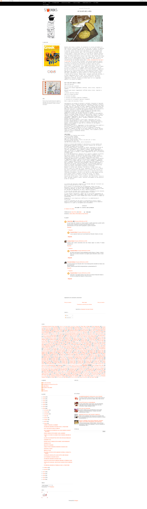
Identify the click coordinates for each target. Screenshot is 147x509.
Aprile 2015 (83, 327)
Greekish (57, 346)
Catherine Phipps (99, 331)
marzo (45, 423)
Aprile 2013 (69, 328)
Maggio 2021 (84, 352)
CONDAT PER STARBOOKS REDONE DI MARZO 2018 (55, 447)
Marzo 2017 (97, 353)
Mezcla (53, 356)
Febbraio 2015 (76, 338)
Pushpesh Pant (100, 363)
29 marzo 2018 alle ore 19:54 (83, 273)
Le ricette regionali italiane (58, 351)
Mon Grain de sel (60, 356)
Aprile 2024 (77, 329)
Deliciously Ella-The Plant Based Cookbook (88, 335)
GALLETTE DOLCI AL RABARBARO (87, 402)
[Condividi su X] (88, 212)
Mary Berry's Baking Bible (72, 353)
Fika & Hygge (84, 339)
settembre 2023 (89, 370)
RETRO (67, 365)
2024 (44, 397)
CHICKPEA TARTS (48, 448)
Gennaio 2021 (45, 342)
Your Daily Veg (92, 377)
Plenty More (80, 363)
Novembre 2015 (54, 358)
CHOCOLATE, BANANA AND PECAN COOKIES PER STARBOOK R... (58, 463)
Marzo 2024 (85, 355)
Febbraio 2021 (53, 339)
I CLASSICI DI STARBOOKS (76, 3)
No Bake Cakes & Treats (80, 357)
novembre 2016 (63, 358)
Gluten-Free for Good (51, 344)
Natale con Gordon (93, 356)
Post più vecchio (101, 302)
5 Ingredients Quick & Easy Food (49, 326)
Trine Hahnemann (96, 376)
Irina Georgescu (101, 347)
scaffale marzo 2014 (51, 368)
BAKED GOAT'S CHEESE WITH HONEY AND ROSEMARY (57, 441)
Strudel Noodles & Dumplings (74, 372)
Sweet (102, 372)
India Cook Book (92, 347)
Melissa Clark (46, 356)
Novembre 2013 (99, 357)
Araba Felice (70, 221)
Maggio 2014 (100, 351)
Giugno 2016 (50, 343)
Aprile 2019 (48, 329)
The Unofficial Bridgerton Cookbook (57, 376)
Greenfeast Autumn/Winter (67, 346)
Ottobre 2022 (73, 362)
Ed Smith (68, 336)
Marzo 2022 (70, 355)
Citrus (85, 333)
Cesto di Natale (45, 333)
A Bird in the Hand (63, 326)
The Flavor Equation (96, 373)
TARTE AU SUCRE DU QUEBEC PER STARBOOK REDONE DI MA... (57, 435)
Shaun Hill (97, 370)
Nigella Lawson (47, 357)
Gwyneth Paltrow (79, 346)
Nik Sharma (56, 357)
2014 (44, 477)
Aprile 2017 (97, 328)
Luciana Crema (70, 241)
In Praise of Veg (83, 347)
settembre (46, 414)
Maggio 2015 (44, 352)
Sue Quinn (86, 372)
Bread (99, 330)
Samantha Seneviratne (77, 367)
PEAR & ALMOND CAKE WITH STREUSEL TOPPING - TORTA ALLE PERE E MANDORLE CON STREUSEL (91, 421)
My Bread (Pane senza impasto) (80, 356)
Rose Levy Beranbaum (46, 367)
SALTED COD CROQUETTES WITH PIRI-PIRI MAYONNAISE (57, 438)
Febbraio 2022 (61, 339)
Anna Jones (62, 327)
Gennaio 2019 (92, 340)
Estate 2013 (100, 336)
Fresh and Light (93, 339)
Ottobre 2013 (64, 361)
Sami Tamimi (88, 367)
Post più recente (67, 302)
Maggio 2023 (100, 352)
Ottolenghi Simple (97, 362)
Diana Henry (102, 335)
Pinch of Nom (72, 363)
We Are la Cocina (73, 377)
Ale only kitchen (71, 262)
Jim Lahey (93, 348)
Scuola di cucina (83, 368)
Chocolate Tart (62, 333)
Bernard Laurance (84, 330)
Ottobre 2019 (49, 362)
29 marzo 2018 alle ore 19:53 (83, 250)
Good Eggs (69, 344)
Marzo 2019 (48, 355)
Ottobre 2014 (73, 361)
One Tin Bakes (98, 360)
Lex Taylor (69, 351)
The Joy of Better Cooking (57, 374)
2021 (44, 402)
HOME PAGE (44, 3)
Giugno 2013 (93, 342)
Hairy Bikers (88, 346)
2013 (44, 479)
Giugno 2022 (88, 343)
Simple (103, 370)
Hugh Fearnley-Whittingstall (70, 347)
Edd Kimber (74, 336)
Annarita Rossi (73, 232)
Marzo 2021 (63, 355)
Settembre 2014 (73, 369)
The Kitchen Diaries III (71, 374)
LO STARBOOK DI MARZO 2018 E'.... (52, 457)
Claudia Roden (98, 333)
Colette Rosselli (55, 334)
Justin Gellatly (70, 349)
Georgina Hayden (85, 342)
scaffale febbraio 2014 (97, 366)
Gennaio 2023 (61, 342)
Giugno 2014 (101, 342)
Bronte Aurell (59, 331)
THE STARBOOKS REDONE (55, 3)
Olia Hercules (72, 360)
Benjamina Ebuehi (74, 330)
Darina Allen (92, 334)
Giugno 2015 (44, 343)
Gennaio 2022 (53, 342)
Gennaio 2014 (58, 340)
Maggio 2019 (76, 352)
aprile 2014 (76, 328)
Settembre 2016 (90, 369)
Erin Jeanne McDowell (90, 337)
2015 (44, 475)
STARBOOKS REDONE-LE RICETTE (87, 3)
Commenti (68, 317)
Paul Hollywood (50, 364)
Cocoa (104, 333)
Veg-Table (65, 377)
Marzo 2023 (78, 355)
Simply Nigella (47, 372)
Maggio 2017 (60, 352)
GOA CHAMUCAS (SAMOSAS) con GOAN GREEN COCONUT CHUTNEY (57, 431)
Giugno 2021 (81, 343)
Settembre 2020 (63, 370)
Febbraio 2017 (84, 338)
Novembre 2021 (45, 360)
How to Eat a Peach (57, 347)
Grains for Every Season (98, 344)
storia (65, 372)
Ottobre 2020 (57, 362)
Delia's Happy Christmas (72, 335)
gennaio (46, 469)
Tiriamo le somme (73, 376)
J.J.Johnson (61, 348)
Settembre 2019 (54, 370)
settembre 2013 (63, 369)
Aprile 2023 (70, 329)
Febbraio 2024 (76, 339)
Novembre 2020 (99, 358)
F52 (45, 338)
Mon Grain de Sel (69, 356)
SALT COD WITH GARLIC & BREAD (52, 428)
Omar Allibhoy (80, 360)
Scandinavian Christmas (73, 368)
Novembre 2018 (81, 358)
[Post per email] (84, 212)
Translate (52, 487)
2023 (44, 399)
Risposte (71, 230)
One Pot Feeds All (89, 360)
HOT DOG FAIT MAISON (84, 408)
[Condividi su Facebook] (89, 212)
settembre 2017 (100, 369)
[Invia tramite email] (86, 212)
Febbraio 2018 (92, 338)
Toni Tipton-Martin (86, 376)
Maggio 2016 (52, 352)
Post (67, 315)
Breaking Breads (50, 331)
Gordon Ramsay (76, 344)
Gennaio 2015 (67, 340)
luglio (45, 416)
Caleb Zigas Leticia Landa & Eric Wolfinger (78, 331)
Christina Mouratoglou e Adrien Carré (74, 333)
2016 (44, 473)
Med (104, 355)
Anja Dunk (55, 328)
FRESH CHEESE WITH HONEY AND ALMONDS (54, 433)
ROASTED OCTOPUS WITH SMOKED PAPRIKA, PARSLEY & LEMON (57, 453)
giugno (46, 417)
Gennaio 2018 (84, 340)
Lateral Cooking (46, 351)
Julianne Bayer (62, 349)
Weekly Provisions (83, 377)
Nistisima (70, 357)
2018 (44, 408)
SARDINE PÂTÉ (47, 439)
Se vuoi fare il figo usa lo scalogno (96, 368)
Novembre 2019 (90, 358)
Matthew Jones (94, 355)
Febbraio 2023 (68, 339)
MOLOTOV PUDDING (48, 445)
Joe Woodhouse (101, 348)
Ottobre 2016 (89, 361)
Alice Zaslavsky (96, 326)
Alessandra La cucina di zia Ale (50, 384)
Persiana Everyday (63, 363)
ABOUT (49, 3)
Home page (84, 302)
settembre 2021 (72, 370)
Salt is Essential (66, 367)
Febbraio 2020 (45, 339)
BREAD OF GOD (47, 450)
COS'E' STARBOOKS (96, 3)
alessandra (45, 391)
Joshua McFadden (47, 349)
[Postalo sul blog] (87, 212)
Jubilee (55, 349)
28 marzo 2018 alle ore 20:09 (82, 262)
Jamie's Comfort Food (79, 348)
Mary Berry (62, 353)
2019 (44, 406)
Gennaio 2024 (70, 342)
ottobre (46, 412)
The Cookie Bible (86, 373)
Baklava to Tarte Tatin (57, 330)
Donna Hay (61, 337)
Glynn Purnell (61, 344)
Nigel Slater (102, 356)
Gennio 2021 (77, 342)
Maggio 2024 (45, 353)
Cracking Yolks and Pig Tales (71, 334)
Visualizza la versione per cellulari (84, 304)
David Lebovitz (100, 334)
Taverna (57, 373)
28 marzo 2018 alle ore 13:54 (80, 241)
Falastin (61, 338)
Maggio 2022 (92, 352)
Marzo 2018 (75, 213)
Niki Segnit (63, 357)
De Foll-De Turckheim (45, 335)
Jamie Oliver (69, 348)
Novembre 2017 (72, 358)
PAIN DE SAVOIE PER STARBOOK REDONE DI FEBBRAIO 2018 (58, 460)
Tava (52, 373)
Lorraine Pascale (83, 351)
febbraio (46, 467)
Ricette (86, 213)
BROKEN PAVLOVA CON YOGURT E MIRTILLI (89, 414)
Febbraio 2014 (68, 338)
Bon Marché (93, 330)
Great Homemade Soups (47, 346)
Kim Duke (95, 349)
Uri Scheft (52, 377)
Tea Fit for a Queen (65, 373)
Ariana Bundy (85, 329)
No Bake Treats (91, 357)
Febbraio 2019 (100, 338)
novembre (46, 410)
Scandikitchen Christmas (61, 368)
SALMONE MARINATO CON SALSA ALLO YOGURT (90, 396)
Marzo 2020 (55, 355)
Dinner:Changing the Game (50, 337)
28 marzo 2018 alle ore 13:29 (81, 221)
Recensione (52, 365)
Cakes (65, 331)
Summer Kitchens (94, 372)
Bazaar (66, 330)
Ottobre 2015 (81, 361)
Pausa (57, 363)
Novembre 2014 (45, 358)
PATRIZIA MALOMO (47, 387)
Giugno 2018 (65, 343)
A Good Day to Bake (74, 326)
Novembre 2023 (63, 360)
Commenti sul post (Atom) (87, 309)
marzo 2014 (82, 353)
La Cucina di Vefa (102, 349)
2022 (44, 401)
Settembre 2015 (82, 369)
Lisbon (70, 213)
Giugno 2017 (57, 343)
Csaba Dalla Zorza (84, 334)
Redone (60, 365)
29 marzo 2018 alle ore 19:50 (83, 232)
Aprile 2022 (62, 329)
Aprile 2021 (55, 329)
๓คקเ (44, 389)
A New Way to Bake (85, 326)
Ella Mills (81, 336)
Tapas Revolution (45, 373)
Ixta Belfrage (54, 348)
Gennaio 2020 (100, 340)
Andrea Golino (48, 327)
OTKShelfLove (56, 361)
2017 (44, 472)
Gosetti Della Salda (86, 344)
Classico (91, 333)
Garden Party (51, 340)
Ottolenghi (88, 362)
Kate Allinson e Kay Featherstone (83, 349)
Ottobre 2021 (65, 362)
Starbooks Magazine (57, 372)
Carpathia (91, 331)
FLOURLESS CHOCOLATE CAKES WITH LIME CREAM (56, 455)
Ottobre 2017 (97, 361)
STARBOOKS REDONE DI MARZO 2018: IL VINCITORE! (56, 427)
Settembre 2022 (81, 370)
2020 (44, 404)
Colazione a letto (47, 334)
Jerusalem (88, 348)
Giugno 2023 (96, 343)
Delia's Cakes (61, 335)
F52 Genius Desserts (52, 338)
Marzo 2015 (90, 353)
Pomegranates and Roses (90, 363)
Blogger (76, 500)
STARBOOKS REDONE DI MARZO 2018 (52, 458)
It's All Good (46, 348)
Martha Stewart (53, 353)
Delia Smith (53, 335)
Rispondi (69, 227)
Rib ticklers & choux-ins (75, 365)
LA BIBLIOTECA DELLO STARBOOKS (65, 3)
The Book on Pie (76, 373)
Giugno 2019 (73, 343)
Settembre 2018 (45, 370)
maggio (46, 419)
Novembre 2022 (54, 360)
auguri (91, 329)
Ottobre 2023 (81, 362)
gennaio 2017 (75, 340)
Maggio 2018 (68, 352)
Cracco (60, 334)
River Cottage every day (97, 365)
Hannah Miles (97, 346)
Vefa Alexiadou (59, 377)
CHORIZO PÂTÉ (47, 443)
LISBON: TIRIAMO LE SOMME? (51, 425)
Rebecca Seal (81, 213)
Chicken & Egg (54, 333)
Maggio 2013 (92, 351)
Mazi (100, 355)
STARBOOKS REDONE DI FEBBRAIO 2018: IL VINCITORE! (56, 465)
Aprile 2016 (90, 327)
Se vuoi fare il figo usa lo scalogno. (50, 369)
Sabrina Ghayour (57, 367)
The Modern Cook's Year (83, 374)
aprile (45, 421)
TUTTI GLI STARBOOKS (46, 5)
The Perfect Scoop (94, 374)
